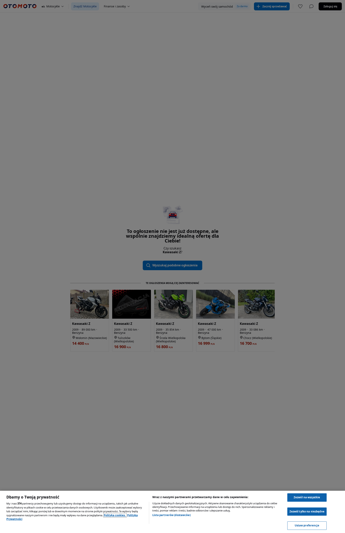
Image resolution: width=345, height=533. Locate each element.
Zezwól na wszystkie (307, 497)
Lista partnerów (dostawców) (171, 515)
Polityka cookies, (115, 515)
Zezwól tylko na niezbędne (306, 511)
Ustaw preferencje (307, 525)
